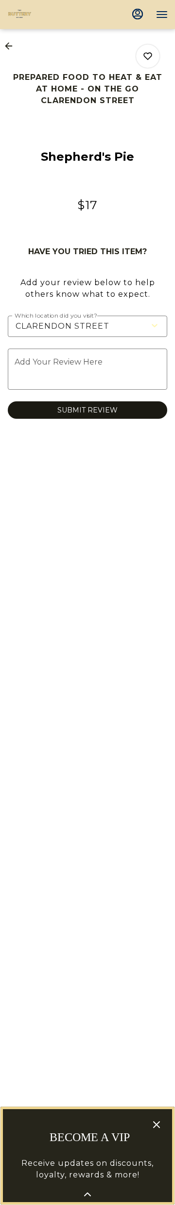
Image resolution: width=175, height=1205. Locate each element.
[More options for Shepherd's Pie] (147, 56)
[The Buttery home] (51, 14)
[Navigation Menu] (162, 14)
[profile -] (137, 14)
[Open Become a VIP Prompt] (87, 1194)
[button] (11, 46)
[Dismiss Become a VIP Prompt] (156, 1124)
